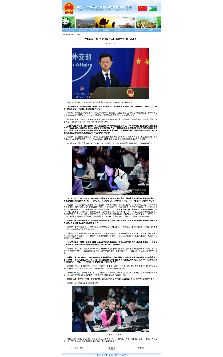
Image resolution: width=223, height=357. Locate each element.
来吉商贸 (118, 30)
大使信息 (70, 30)
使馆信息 (82, 30)
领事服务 (106, 30)
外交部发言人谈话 (73, 34)
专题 (127, 30)
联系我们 (152, 30)
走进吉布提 (137, 30)
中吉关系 (94, 30)
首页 (64, 34)
